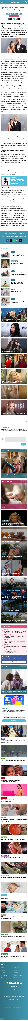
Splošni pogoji (20, 1005)
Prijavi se (23, 444)
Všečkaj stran (15, 661)
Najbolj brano (7, 626)
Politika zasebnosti (9, 1005)
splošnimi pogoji (12, 717)
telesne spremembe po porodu (10, 236)
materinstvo (15, 233)
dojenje (21, 233)
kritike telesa (22, 236)
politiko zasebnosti (21, 717)
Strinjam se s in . (14, 717)
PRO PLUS (21, 996)
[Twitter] (11, 19)
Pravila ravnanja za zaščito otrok (14, 1007)
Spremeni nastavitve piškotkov (14, 1002)
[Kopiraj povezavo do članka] (19, 19)
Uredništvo (15, 996)
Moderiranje (11, 999)
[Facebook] (9, 19)
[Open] (3, 2)
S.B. (9, 13)
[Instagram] (15, 990)
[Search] (26, 2)
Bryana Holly (7, 233)
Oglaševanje (7, 996)
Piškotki (18, 999)
